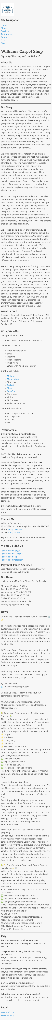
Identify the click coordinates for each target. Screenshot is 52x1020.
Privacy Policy (7, 1015)
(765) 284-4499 (15, 529)
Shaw (9, 388)
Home (4, 25)
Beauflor (11, 391)
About (4, 28)
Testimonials (7, 34)
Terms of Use (7, 1012)
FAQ (3, 43)
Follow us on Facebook (11, 553)
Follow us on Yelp (9, 556)
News (3, 40)
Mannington (13, 379)
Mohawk (11, 376)
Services (5, 31)
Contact (4, 37)
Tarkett (10, 385)
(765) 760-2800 (15, 532)
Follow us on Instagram (12, 559)
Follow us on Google (10, 550)
